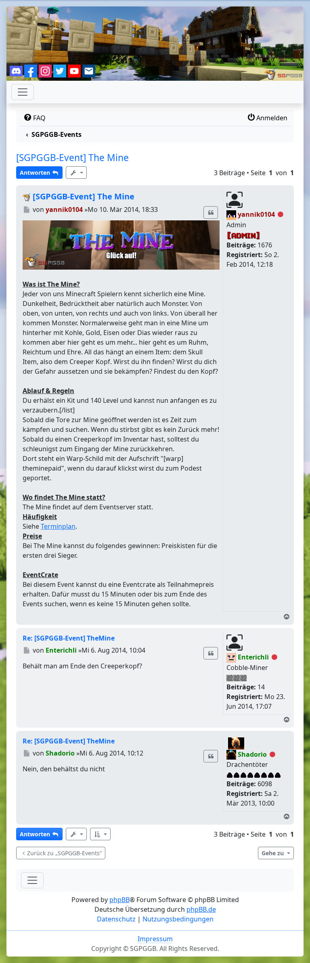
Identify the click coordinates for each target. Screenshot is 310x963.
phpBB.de (201, 909)
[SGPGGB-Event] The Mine (72, 157)
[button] (100, 834)
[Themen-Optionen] (76, 172)
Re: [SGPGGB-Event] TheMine (69, 638)
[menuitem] (34, 118)
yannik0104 (256, 214)
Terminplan (58, 526)
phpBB (119, 899)
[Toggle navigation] (32, 880)
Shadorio (252, 754)
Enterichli (253, 657)
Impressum (155, 938)
